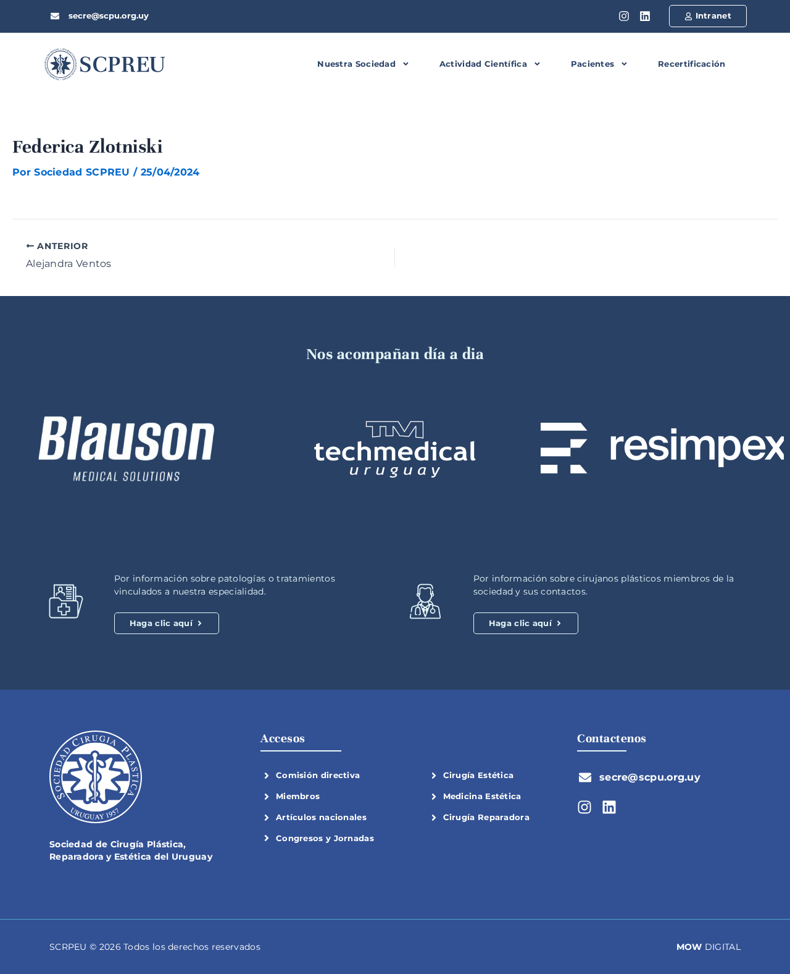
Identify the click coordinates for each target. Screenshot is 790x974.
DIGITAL (708, 946)
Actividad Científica (483, 64)
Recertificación (692, 64)
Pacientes (593, 64)
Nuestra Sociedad (356, 64)
